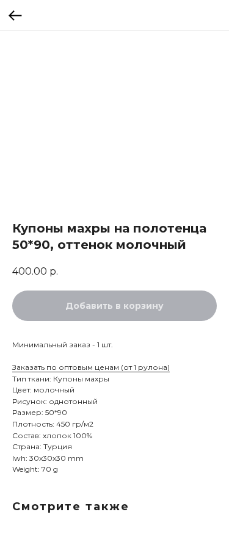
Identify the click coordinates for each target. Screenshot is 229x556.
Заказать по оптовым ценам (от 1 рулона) (91, 367)
